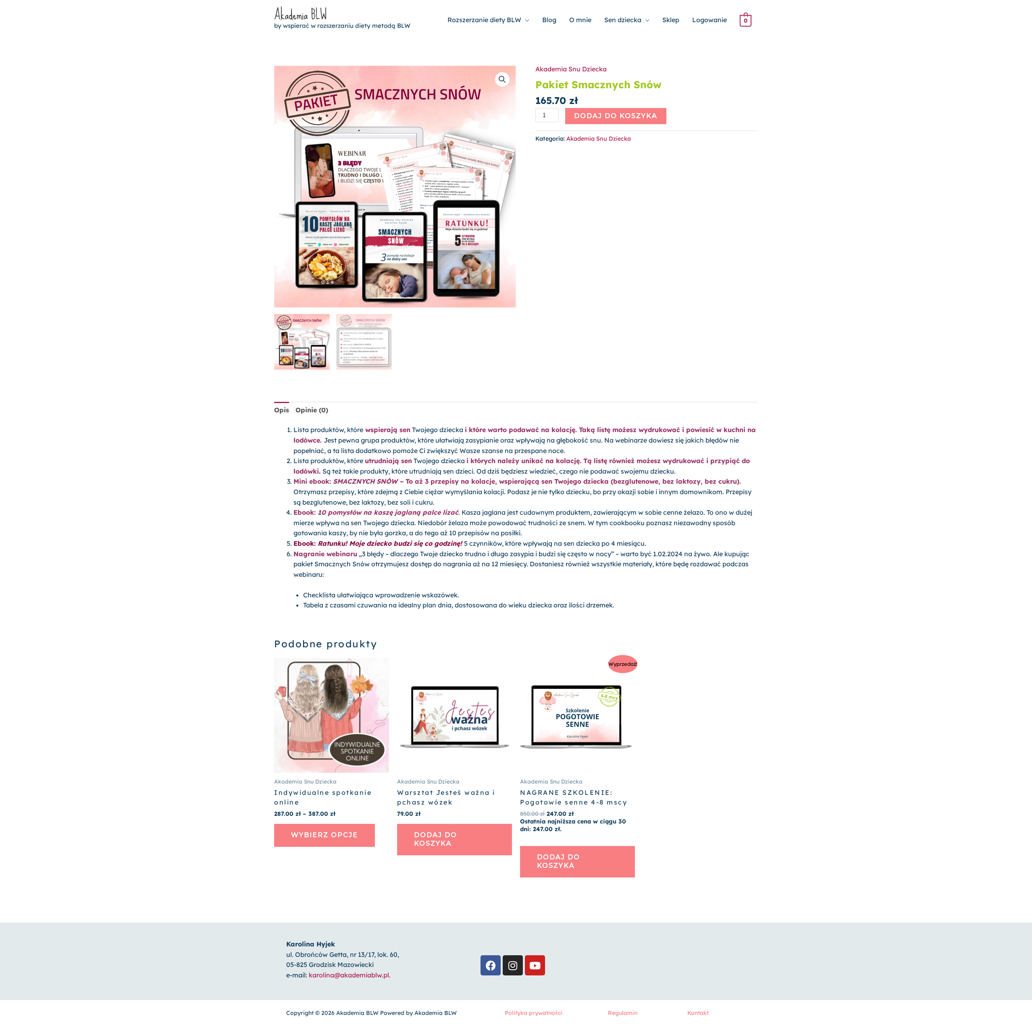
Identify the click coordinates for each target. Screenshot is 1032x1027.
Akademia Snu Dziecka (571, 69)
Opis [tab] (281, 410)
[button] (502, 79)
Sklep (670, 20)
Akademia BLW (300, 15)
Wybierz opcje (324, 835)
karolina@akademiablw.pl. (350, 975)
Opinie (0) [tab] (311, 410)
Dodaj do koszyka (615, 116)
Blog (549, 20)
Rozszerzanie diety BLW (484, 20)
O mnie (580, 20)
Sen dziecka (622, 20)
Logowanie (709, 20)
